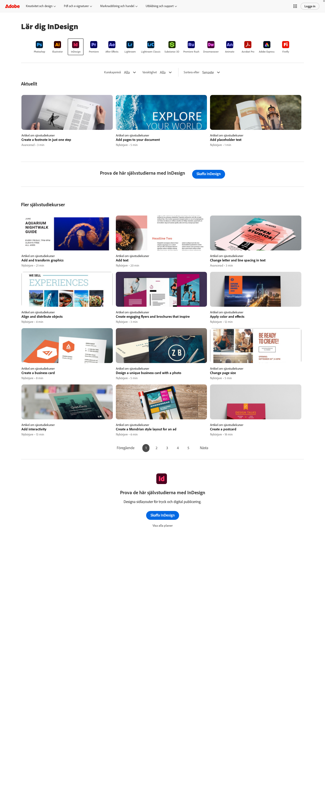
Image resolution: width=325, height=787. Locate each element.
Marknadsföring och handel (117, 6)
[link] (39, 46)
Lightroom (130, 51)
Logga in (309, 6)
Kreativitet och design (39, 6)
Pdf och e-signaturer (76, 6)
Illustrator (57, 51)
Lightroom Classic (151, 51)
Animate (229, 51)
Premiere (94, 51)
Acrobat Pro (248, 51)
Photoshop (39, 51)
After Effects (112, 51)
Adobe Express (267, 51)
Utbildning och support (160, 6)
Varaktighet (149, 72)
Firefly (285, 51)
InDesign (75, 51)
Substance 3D (171, 51)
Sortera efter (191, 72)
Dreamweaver (211, 51)
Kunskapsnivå (112, 72)
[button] (295, 6)
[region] (67, 121)
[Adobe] (12, 6)
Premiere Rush (191, 51)
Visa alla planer (163, 526)
